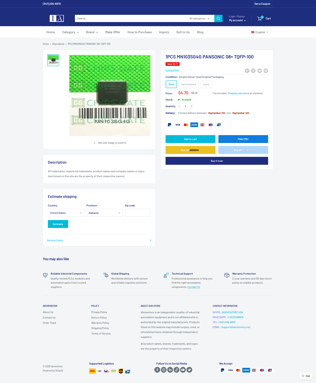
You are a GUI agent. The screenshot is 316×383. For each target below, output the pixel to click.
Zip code (130, 205)
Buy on (185, 149)
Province (91, 205)
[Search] (218, 18)
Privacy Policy (99, 312)
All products (58, 43)
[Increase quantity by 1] (191, 106)
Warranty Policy (100, 322)
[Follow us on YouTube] (182, 369)
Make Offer (112, 32)
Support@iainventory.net (235, 327)
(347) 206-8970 (227, 322)
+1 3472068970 (235, 317)
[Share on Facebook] (247, 70)
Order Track (49, 322)
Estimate (58, 223)
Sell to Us (183, 32)
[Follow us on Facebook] (157, 369)
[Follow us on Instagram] (163, 369)
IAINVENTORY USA (232, 312)
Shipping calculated (238, 93)
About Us (48, 312)
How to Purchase (140, 32)
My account (236, 20)
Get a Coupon (262, 3)
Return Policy (99, 317)
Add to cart (190, 139)
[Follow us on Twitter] (189, 369)
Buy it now (217, 160)
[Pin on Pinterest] (253, 70)
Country (52, 205)
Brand (90, 32)
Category (68, 32)
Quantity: (171, 106)
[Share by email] (265, 70)
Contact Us (193, 286)
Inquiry (164, 32)
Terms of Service (101, 333)
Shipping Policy (100, 328)
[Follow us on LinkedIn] (169, 369)
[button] (260, 32)
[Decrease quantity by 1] (179, 106)
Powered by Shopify (53, 370)
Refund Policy (55, 240)
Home (50, 32)
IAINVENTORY (172, 70)
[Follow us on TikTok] (176, 369)
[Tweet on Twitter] (259, 70)
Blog (200, 32)
